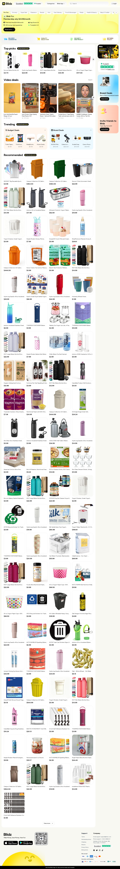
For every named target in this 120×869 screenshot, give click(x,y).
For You (6, 12)
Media (81, 12)
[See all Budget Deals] (45, 130)
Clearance (33, 12)
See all (90, 80)
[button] (12, 63)
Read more (8, 29)
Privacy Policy (84, 847)
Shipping (83, 842)
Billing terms (84, 850)
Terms (83, 836)
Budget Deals (13, 130)
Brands (42, 12)
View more (47, 823)
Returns (83, 844)
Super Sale (24, 12)
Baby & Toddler (104, 12)
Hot (49, 12)
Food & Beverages (70, 12)
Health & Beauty (92, 12)
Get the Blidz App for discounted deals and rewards (60, 867)
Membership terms (86, 839)
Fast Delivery (58, 12)
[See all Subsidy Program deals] (91, 130)
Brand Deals (58, 130)
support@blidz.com (106, 836)
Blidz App (60, 3)
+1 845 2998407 (105, 839)
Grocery (14, 12)
